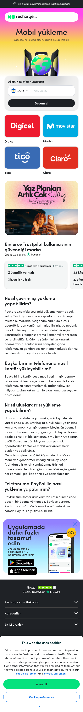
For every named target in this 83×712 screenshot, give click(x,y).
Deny (41, 707)
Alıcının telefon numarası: (26, 81)
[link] (21, 562)
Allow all (41, 684)
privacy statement (55, 673)
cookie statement (26, 673)
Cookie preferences (41, 697)
